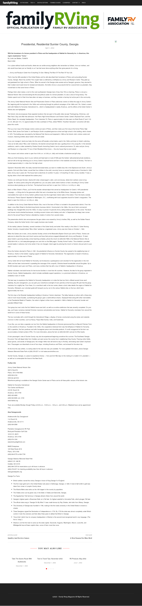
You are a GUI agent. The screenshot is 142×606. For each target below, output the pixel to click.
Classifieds (66, 2)
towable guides (55, 2)
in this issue (24, 2)
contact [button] (75, 2)
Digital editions (42, 2)
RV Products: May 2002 (78, 559)
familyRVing (10, 2)
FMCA (83, 2)
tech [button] (32, 2)
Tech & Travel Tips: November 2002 (50, 559)
